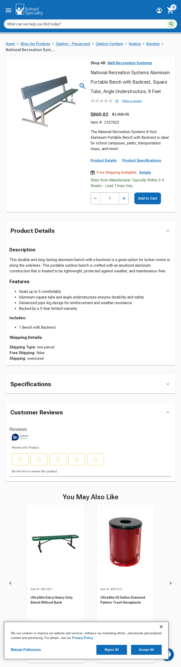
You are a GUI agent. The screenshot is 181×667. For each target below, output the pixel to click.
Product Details (103, 160)
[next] (170, 584)
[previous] (10, 584)
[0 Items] (170, 10)
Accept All (146, 649)
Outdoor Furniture (109, 44)
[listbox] (90, 584)
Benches (153, 44)
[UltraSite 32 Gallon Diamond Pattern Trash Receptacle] (125, 545)
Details (145, 172)
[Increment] (124, 198)
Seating (135, 44)
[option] (55, 584)
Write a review (132, 101)
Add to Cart (147, 198)
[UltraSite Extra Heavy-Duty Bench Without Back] (56, 545)
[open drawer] (8, 10)
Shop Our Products (35, 44)
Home (10, 44)
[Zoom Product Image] (82, 86)
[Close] (161, 627)
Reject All (112, 649)
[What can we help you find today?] (171, 24)
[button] (159, 10)
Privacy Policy (82, 638)
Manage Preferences (26, 649)
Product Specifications (141, 160)
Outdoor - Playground (73, 44)
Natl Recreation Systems (130, 63)
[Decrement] (95, 198)
